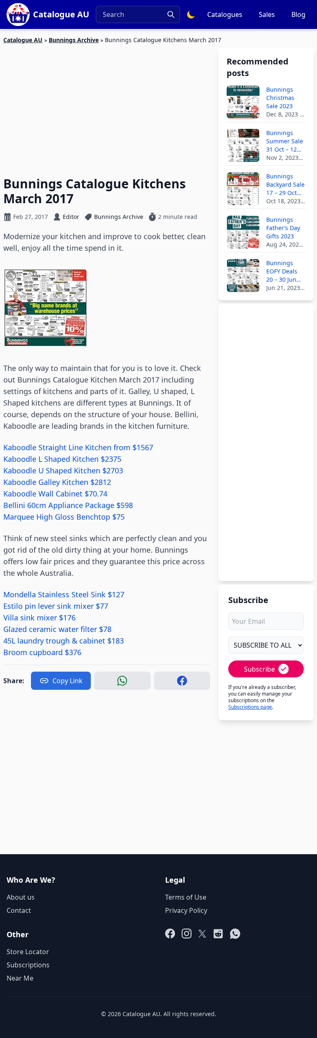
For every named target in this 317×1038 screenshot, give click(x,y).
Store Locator (28, 951)
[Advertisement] (106, 105)
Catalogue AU (23, 40)
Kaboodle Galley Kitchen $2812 (57, 482)
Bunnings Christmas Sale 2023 (280, 98)
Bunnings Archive (74, 40)
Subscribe (259, 669)
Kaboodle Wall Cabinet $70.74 (55, 494)
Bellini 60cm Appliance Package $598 (68, 505)
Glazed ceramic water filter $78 (57, 629)
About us (21, 897)
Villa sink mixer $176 (39, 617)
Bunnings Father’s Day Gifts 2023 (283, 228)
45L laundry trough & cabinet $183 (63, 641)
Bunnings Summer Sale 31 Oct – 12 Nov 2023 (284, 141)
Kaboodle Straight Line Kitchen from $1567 (78, 447)
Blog (298, 14)
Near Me (20, 978)
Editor (71, 217)
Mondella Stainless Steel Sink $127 (63, 594)
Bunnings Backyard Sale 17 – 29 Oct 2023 (285, 184)
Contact (19, 910)
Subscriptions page (250, 706)
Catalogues (224, 14)
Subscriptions (28, 964)
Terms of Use (185, 897)
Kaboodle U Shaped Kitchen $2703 (63, 470)
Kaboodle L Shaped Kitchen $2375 (62, 459)
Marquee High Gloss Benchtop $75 (64, 517)
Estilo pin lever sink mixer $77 (55, 606)
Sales (267, 14)
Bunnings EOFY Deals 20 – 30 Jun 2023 (281, 271)
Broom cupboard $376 (42, 652)
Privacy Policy (186, 910)
